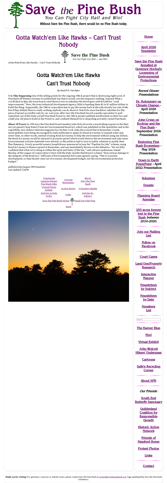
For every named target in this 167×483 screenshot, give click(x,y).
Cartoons (148, 359)
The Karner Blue (148, 328)
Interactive (148, 274)
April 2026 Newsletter (148, 49)
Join (140, 231)
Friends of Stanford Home (148, 439)
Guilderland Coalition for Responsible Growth (148, 414)
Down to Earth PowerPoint (147, 162)
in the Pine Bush (149, 213)
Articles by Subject (88, 195)
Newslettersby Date (148, 297)
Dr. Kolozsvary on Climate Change (148, 103)
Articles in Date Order (49, 195)
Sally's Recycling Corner (148, 368)
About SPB (148, 380)
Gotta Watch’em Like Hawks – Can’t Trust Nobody (68, 41)
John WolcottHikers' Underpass (149, 350)
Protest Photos (148, 448)
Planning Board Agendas (149, 197)
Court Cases (148, 256)
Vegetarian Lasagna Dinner (49, 180)
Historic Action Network (148, 429)
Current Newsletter (68, 181)
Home (148, 36)
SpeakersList (148, 308)
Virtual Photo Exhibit (49, 189)
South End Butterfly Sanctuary (148, 400)
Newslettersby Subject (148, 287)
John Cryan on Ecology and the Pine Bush (148, 123)
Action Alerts (68, 188)
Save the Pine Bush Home (55, 200)
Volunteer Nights (88, 188)
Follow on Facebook (149, 244)
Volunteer (148, 178)
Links (68, 194)
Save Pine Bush (83, 9)
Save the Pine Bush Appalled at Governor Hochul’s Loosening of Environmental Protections (148, 70)
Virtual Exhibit (148, 342)
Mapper (148, 278)
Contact (148, 466)
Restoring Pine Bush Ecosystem (147, 143)
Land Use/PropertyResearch (148, 265)
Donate (148, 185)
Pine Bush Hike (49, 184)
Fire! (148, 335)
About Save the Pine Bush (88, 181)
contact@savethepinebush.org (112, 477)
